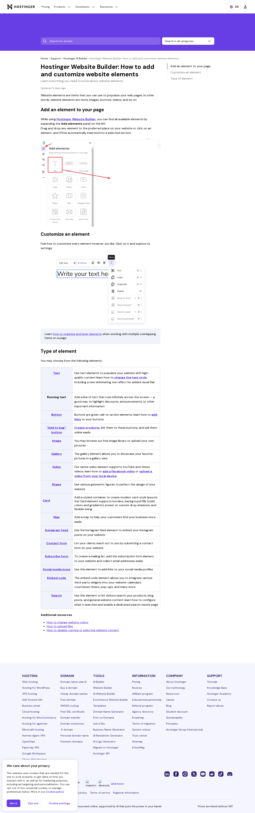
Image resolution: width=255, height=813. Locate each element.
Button (56, 415)
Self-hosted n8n (32, 699)
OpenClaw (28, 741)
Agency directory (142, 711)
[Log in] (245, 6)
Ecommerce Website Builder (110, 699)
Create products (87, 428)
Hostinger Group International (184, 729)
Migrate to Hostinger (106, 747)
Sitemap (137, 741)
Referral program (142, 705)
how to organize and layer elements (77, 334)
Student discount (177, 711)
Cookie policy (55, 791)
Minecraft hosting (33, 729)
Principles (172, 723)
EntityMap (138, 747)
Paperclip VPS (30, 747)
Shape (56, 484)
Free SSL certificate (72, 711)
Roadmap (138, 717)
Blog (168, 705)
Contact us (214, 699)
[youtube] (203, 774)
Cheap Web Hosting (34, 759)
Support (56, 58)
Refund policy (78, 792)
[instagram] (185, 774)
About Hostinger (176, 681)
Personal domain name (74, 735)
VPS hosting (29, 693)
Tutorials (212, 681)
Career (170, 699)
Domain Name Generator (108, 711)
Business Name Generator (109, 729)
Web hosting (30, 681)
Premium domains (71, 741)
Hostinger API (101, 753)
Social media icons (56, 569)
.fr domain (66, 729)
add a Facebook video (118, 471)
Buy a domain (68, 687)
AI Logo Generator (104, 741)
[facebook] (176, 774)
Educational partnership (147, 699)
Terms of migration (144, 723)
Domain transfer (70, 717)
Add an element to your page (190, 66)
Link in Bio (99, 723)
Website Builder (102, 687)
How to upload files (60, 626)
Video (56, 467)
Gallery (56, 454)
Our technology (175, 687)
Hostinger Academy (219, 693)
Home (44, 58)
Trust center (139, 735)
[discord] (230, 774)
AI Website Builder (104, 693)
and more (117, 783)
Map (56, 517)
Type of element (181, 78)
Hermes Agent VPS (33, 735)
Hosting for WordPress (36, 687)
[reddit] (212, 774)
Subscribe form (56, 556)
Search (56, 595)
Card (46, 500)
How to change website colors (67, 622)
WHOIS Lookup (69, 705)
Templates (99, 705)
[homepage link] (21, 7)
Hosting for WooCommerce (39, 717)
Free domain (68, 699)
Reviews (137, 687)
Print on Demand (103, 717)
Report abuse (215, 705)
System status (141, 729)
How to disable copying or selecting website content (83, 630)
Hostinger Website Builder (76, 119)
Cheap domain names (74, 693)
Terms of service (100, 792)
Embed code (56, 578)
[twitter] (194, 774)
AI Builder (98, 681)
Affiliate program (142, 693)
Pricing (46, 6)
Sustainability (174, 717)
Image (56, 441)
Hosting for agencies (34, 723)
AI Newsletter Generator (108, 735)
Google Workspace (34, 753)
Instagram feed (56, 530)
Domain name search (73, 681)
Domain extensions (72, 723)
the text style (136, 377)
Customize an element (185, 72)
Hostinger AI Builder (75, 58)
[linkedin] (167, 774)
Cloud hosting (30, 711)
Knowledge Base (217, 687)
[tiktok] (221, 774)
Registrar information (126, 792)
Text (56, 373)
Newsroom (172, 693)
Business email (31, 705)
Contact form (56, 543)
